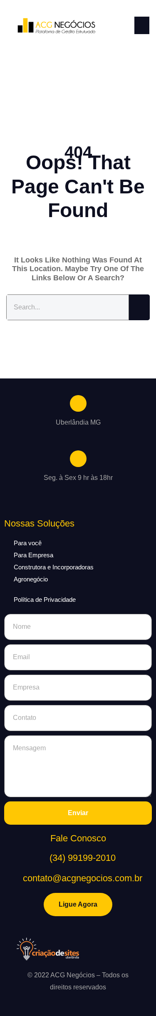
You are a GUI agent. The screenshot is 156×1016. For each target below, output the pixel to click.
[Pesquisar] (139, 307)
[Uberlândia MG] (78, 403)
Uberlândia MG (78, 422)
